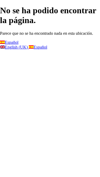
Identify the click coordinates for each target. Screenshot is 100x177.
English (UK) (17, 47)
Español (11, 42)
